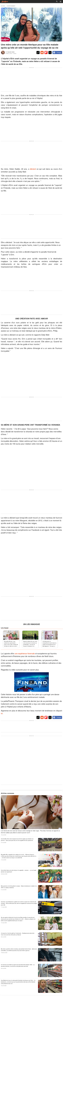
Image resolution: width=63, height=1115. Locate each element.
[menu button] (60, 1)
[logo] (4, 1)
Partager (59, 52)
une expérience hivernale (25, 653)
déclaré (33, 169)
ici (2, 713)
